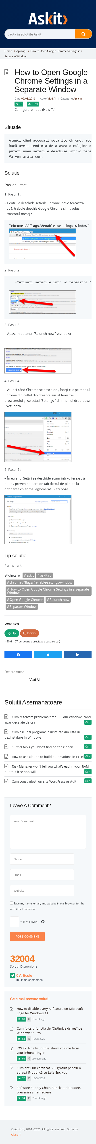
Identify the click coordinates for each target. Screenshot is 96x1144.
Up (14, 633)
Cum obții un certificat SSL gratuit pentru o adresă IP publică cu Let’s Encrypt (49, 1070)
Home (8, 51)
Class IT (16, 1135)
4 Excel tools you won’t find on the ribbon (42, 747)
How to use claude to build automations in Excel (48, 757)
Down (31, 633)
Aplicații (21, 51)
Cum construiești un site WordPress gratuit (44, 781)
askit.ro (46, 575)
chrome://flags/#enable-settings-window (41, 582)
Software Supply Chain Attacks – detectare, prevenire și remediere (49, 1090)
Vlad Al (52, 98)
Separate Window (23, 606)
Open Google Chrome (26, 599)
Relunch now (59, 599)
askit (30, 575)
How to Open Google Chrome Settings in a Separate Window (48, 591)
